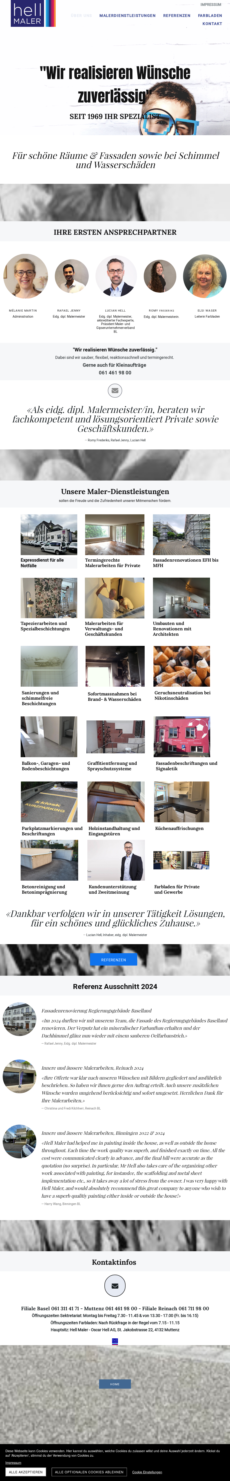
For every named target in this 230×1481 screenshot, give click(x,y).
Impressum (13, 1462)
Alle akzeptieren (26, 1472)
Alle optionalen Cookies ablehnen (89, 1472)
